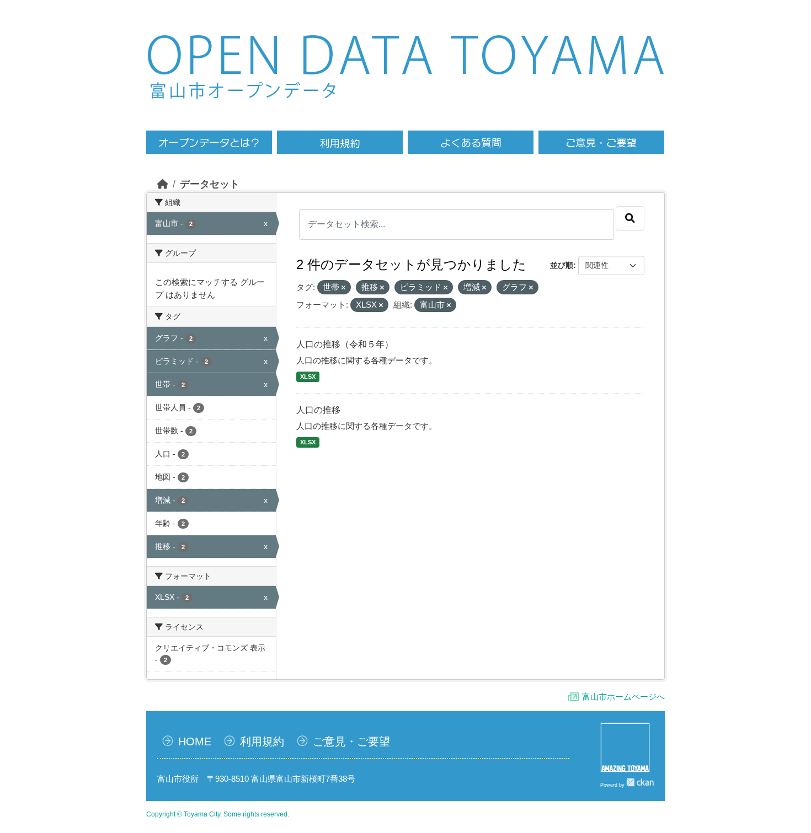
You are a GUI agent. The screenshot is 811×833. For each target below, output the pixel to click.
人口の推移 (318, 410)
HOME (194, 741)
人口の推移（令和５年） (344, 344)
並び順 (561, 265)
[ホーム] (162, 184)
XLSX (308, 376)
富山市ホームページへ (623, 696)
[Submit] (630, 218)
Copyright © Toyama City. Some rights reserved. (217, 814)
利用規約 (262, 741)
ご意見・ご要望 (351, 741)
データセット (209, 184)
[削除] (343, 287)
